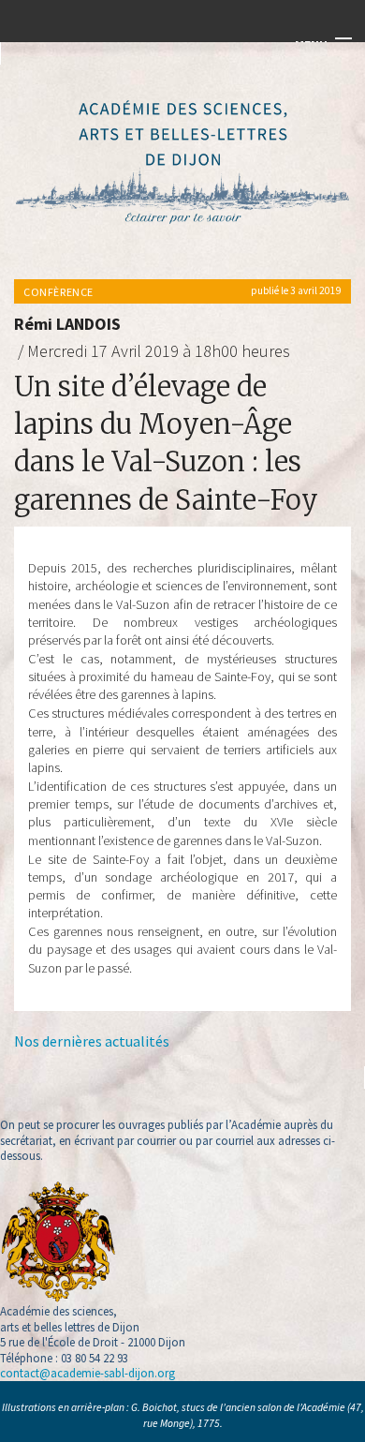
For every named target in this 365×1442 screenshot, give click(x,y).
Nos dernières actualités (91, 1041)
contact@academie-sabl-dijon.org (87, 1372)
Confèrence (58, 292)
